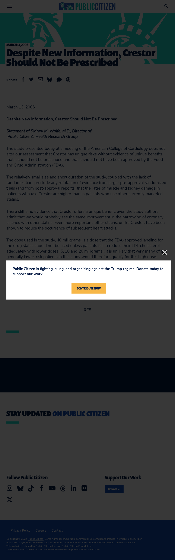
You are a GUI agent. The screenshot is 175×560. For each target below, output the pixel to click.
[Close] (165, 252)
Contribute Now (89, 288)
